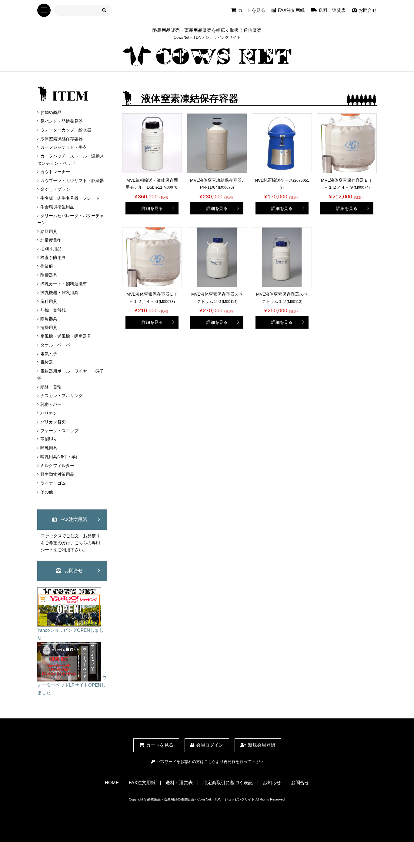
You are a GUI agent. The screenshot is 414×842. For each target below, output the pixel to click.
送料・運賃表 (332, 10)
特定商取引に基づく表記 (228, 782)
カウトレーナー (55, 171)
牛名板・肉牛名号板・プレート (70, 198)
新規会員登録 (261, 745)
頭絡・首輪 (51, 386)
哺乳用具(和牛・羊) (58, 456)
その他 (46, 491)
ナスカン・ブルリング (61, 395)
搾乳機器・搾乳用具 (59, 292)
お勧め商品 (51, 112)
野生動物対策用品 (57, 474)
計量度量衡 (51, 240)
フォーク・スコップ (59, 430)
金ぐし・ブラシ (55, 189)
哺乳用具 (48, 448)
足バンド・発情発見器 (61, 121)
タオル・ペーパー (57, 345)
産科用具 (48, 301)
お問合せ (368, 10)
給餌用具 (48, 231)
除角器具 (48, 318)
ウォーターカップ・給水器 (65, 130)
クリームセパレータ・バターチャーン (70, 219)
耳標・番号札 (53, 309)
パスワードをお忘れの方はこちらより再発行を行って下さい (210, 761)
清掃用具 (48, 327)
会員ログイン (209, 745)
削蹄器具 (48, 275)
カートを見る (251, 10)
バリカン (48, 413)
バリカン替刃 (53, 421)
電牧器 (46, 362)
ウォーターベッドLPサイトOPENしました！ (72, 685)
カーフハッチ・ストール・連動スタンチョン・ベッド (70, 159)
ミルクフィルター (57, 465)
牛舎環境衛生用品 (57, 206)
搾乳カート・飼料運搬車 (63, 283)
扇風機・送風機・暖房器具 (65, 336)
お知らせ (272, 782)
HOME (112, 782)
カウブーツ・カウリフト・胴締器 (72, 180)
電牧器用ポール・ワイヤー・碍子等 (70, 374)
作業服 (46, 266)
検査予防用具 (53, 257)
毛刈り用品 (51, 248)
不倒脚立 (48, 439)
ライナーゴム (53, 483)
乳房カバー (51, 404)
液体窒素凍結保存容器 (61, 138)
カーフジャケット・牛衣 (63, 147)
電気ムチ (48, 353)
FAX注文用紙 (291, 10)
